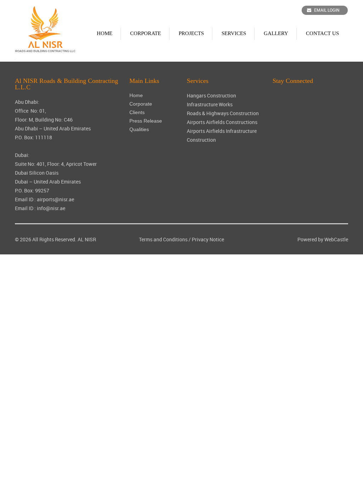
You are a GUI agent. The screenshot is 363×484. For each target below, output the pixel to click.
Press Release (145, 121)
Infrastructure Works (210, 104)
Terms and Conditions (163, 239)
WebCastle (336, 239)
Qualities (139, 129)
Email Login (327, 10)
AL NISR (87, 239)
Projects (191, 33)
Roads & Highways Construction (223, 113)
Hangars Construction (211, 95)
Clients (137, 112)
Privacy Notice (208, 239)
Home (104, 33)
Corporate (145, 33)
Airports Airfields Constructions (222, 122)
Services (234, 33)
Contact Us (322, 33)
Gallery (276, 33)
